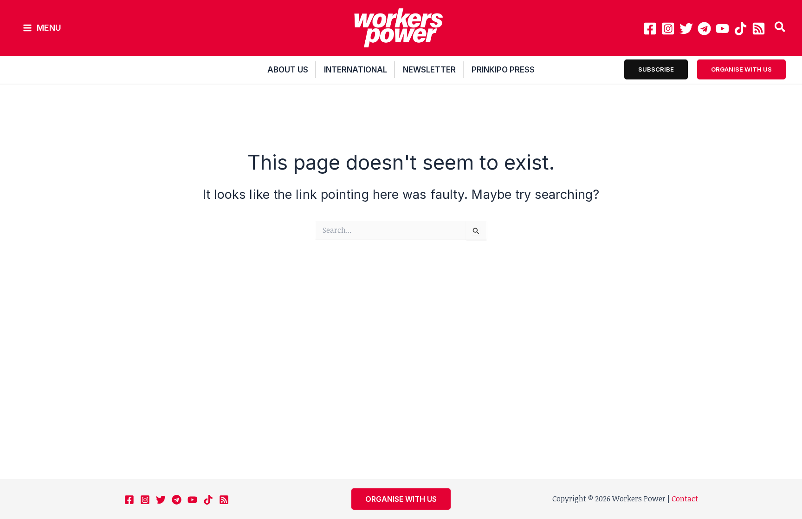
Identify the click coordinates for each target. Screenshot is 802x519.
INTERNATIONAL (355, 69)
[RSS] (758, 28)
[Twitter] (686, 28)
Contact (685, 498)
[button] (780, 28)
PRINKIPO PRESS (503, 69)
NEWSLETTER (429, 69)
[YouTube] (722, 28)
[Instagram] (668, 28)
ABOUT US (287, 69)
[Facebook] (650, 28)
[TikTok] (740, 28)
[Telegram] (704, 28)
